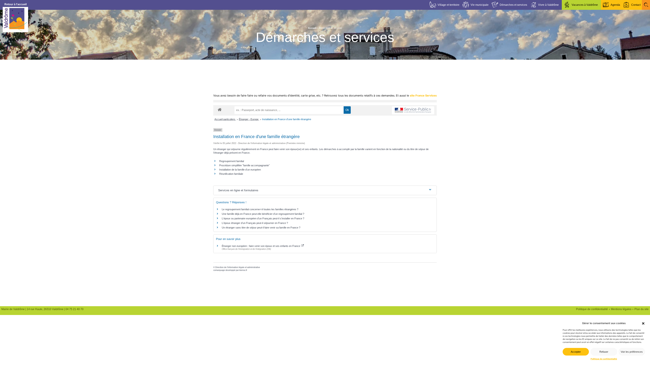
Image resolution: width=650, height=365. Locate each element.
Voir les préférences (632, 351)
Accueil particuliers (225, 119)
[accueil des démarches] (219, 109)
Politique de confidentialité (604, 359)
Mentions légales (621, 309)
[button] (643, 323)
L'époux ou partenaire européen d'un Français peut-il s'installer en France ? (263, 218)
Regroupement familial (231, 161)
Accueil (312, 28)
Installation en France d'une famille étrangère (286, 119)
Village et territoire (448, 4)
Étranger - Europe (249, 119)
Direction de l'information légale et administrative (237, 267)
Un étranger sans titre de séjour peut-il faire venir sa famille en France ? (261, 227)
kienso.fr (243, 270)
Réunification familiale (231, 173)
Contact (636, 4)
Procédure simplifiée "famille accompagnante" (244, 165)
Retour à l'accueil (15, 4)
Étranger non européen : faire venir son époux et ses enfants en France (261, 246)
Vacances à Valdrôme (585, 4)
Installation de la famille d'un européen (240, 169)
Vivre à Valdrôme (548, 4)
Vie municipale (480, 4)
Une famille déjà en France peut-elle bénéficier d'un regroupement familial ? (263, 213)
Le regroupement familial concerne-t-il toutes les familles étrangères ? (260, 209)
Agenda (615, 4)
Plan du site (641, 309)
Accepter (576, 351)
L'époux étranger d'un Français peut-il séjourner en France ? (255, 223)
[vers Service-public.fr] (413, 110)
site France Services (423, 95)
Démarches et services (513, 4)
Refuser (603, 351)
